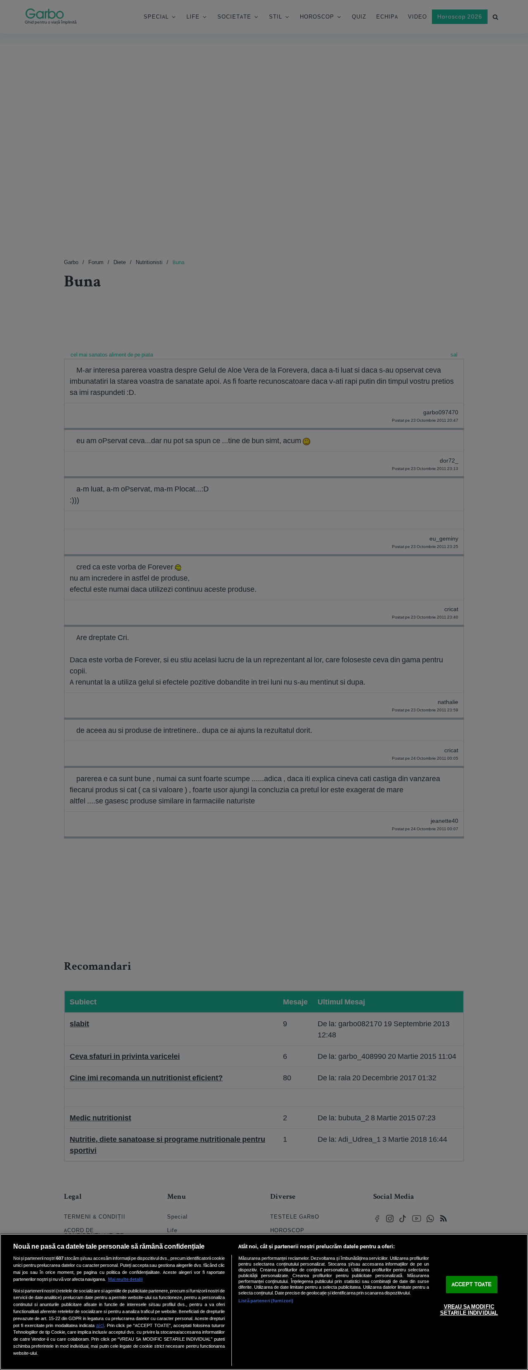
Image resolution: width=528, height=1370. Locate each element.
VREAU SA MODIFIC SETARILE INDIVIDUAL (469, 1310)
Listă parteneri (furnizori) (265, 1301)
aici (100, 1325)
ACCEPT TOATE (472, 1284)
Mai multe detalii (125, 1279)
